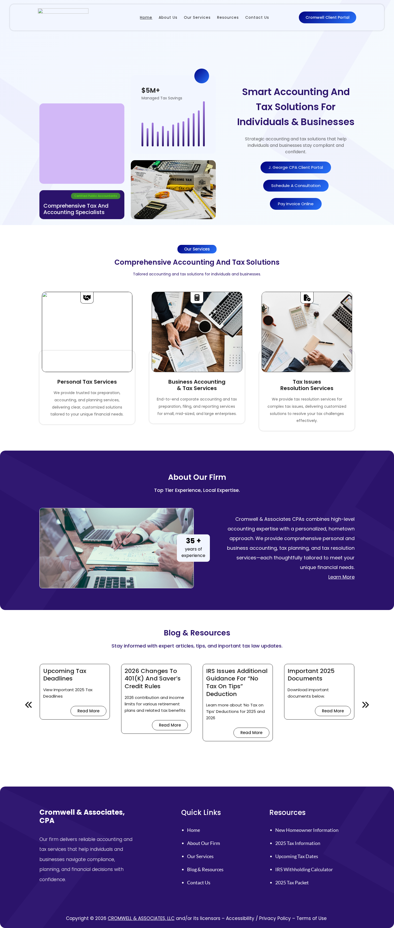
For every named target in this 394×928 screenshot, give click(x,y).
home (193, 830)
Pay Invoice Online (296, 204)
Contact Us (198, 882)
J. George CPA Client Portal (296, 167)
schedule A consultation (296, 185)
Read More (91, 712)
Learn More (341, 577)
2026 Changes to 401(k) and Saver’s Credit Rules (153, 678)
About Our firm (203, 843)
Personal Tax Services (87, 382)
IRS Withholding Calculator (304, 869)
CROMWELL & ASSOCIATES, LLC (141, 918)
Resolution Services (306, 388)
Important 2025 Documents (311, 675)
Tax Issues (307, 382)
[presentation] (29, 705)
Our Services (200, 856)
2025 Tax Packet (292, 882)
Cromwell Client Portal (328, 17)
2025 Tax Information (297, 843)
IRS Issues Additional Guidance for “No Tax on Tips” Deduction (236, 682)
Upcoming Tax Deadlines (64, 675)
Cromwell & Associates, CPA (82, 816)
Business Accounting (196, 382)
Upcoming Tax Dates (296, 856)
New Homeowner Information (307, 830)
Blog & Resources (205, 869)
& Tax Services (197, 388)
